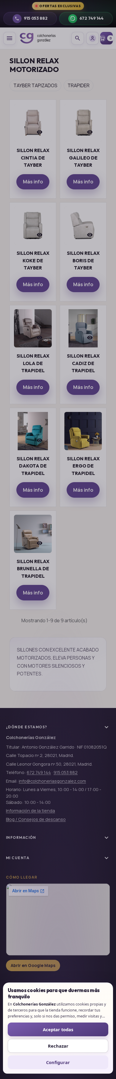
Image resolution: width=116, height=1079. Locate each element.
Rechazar (58, 1046)
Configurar (58, 1062)
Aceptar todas (58, 1029)
